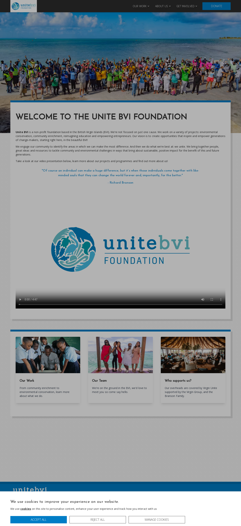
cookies (25, 509)
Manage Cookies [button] (157, 520)
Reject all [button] (98, 520)
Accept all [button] (39, 520)
